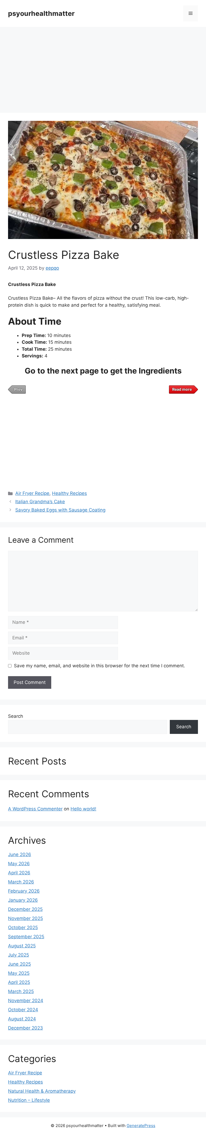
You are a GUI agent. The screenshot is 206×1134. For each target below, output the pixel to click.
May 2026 (19, 863)
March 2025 (21, 991)
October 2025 (23, 927)
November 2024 (25, 1000)
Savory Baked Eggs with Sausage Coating (60, 510)
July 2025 (18, 955)
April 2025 (19, 982)
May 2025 (19, 973)
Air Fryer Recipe (32, 493)
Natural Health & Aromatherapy (42, 1091)
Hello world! (83, 808)
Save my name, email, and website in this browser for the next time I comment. (99, 665)
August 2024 (22, 1018)
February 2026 (24, 891)
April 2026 (19, 872)
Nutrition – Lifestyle (29, 1100)
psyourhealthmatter (41, 13)
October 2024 (23, 1009)
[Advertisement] (103, 67)
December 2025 (25, 909)
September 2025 (26, 936)
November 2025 (25, 918)
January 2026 (23, 900)
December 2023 (25, 1028)
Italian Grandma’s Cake (40, 501)
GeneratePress (141, 1125)
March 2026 (21, 882)
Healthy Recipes (69, 493)
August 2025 (22, 945)
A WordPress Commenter (35, 808)
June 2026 (19, 854)
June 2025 (19, 964)
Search (15, 716)
